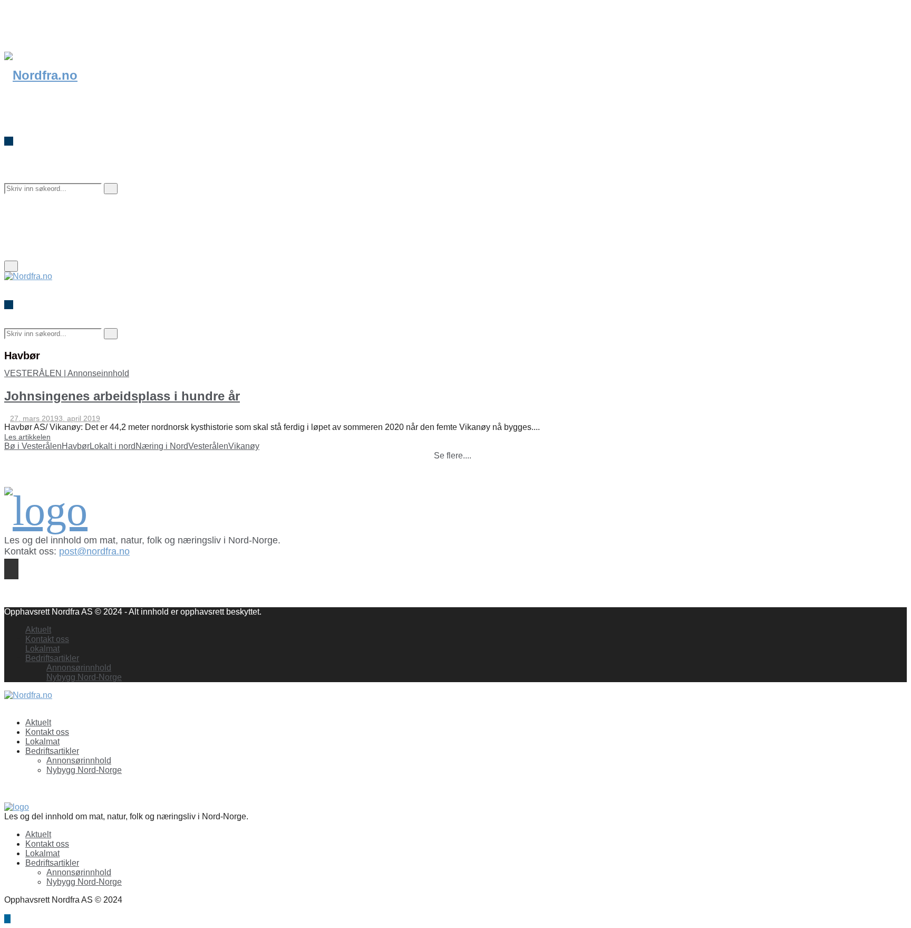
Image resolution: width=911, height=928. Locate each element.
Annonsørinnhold (78, 667)
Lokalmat (42, 648)
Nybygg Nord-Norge (84, 677)
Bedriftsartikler (52, 658)
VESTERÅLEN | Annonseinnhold (66, 373)
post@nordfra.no (94, 551)
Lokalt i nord (112, 446)
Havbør (76, 446)
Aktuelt (38, 629)
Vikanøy (243, 446)
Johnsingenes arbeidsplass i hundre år (122, 396)
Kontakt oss (47, 639)
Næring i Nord (161, 446)
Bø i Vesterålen (33, 446)
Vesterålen (208, 446)
